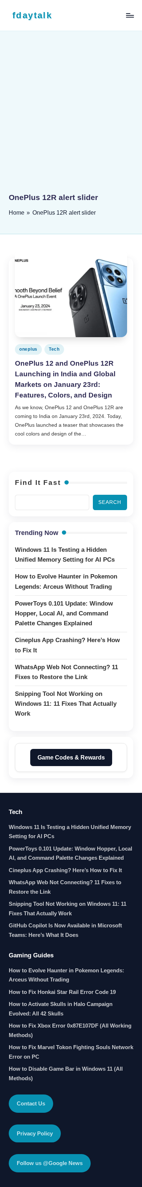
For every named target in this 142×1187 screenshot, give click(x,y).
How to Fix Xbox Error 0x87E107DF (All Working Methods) (70, 1030)
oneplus (28, 349)
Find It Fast (38, 482)
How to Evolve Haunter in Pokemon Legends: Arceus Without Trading (66, 975)
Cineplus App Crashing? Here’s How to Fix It (65, 870)
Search (109, 502)
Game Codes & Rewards (71, 757)
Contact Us (31, 1103)
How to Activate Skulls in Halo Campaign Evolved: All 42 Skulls (61, 1009)
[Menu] (129, 15)
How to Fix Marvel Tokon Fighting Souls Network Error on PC (71, 1052)
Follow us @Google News (50, 1163)
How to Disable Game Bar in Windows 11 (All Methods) (66, 1073)
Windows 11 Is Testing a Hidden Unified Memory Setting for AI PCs (70, 832)
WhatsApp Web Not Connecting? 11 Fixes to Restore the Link (65, 887)
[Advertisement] (71, 117)
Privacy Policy (35, 1133)
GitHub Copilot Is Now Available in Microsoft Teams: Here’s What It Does (65, 930)
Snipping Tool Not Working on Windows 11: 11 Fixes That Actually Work (67, 908)
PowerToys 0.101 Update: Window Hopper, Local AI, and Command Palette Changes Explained (70, 853)
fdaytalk (32, 15)
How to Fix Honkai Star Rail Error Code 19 (62, 992)
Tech (54, 349)
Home (16, 213)
